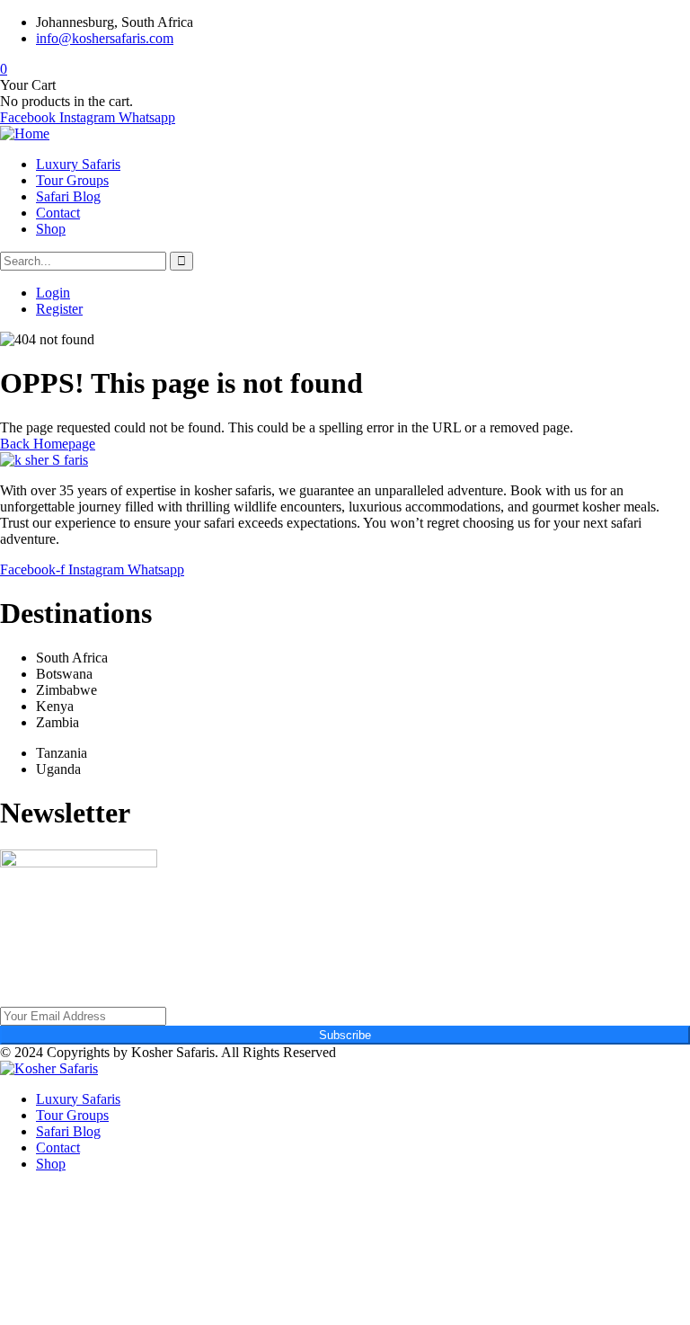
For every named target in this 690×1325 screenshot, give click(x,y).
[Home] (24, 133)
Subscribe (345, 1035)
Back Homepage (47, 443)
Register (59, 308)
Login (53, 292)
